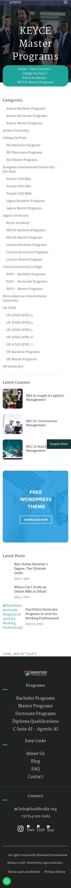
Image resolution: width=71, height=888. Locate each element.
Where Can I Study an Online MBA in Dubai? (30, 589)
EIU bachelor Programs (23, 145)
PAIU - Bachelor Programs (26, 274)
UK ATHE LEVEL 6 (19, 337)
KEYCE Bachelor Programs (25, 230)
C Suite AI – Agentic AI (35, 729)
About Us (35, 753)
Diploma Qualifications (35, 721)
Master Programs (35, 706)
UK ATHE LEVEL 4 (19, 322)
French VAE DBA (18, 186)
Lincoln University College (22, 267)
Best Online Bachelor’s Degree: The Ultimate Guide (31, 569)
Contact (35, 776)
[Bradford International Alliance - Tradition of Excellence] (15, 2)
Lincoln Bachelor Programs (26, 245)
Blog (35, 761)
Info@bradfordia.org (37, 809)
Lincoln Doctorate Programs (27, 252)
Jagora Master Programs (24, 208)
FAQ (35, 769)
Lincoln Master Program (24, 259)
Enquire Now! (59, 444)
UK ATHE (9, 308)
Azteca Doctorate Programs (26, 116)
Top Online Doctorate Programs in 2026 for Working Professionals (42, 614)
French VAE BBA (18, 179)
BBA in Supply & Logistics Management (45, 397)
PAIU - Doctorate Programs (26, 281)
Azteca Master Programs (24, 123)
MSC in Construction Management (41, 423)
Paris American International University (24, 298)
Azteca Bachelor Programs (25, 108)
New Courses (40, 69)
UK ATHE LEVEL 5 (19, 330)
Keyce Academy (33, 77)
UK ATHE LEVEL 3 (19, 315)
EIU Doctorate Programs (24, 152)
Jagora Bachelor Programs (25, 201)
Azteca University (16, 130)
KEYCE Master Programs (24, 237)
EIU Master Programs (22, 160)
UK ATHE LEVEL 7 (19, 344)
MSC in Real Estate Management (40, 448)
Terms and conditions (24, 871)
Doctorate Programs (35, 713)
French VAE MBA (19, 193)
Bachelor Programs (35, 698)
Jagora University (15, 215)
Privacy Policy (55, 871)
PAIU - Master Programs (24, 289)
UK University (13, 366)
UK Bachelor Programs (23, 352)
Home (22, 69)
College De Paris (34, 73)
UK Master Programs (21, 359)
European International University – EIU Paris (30, 169)
